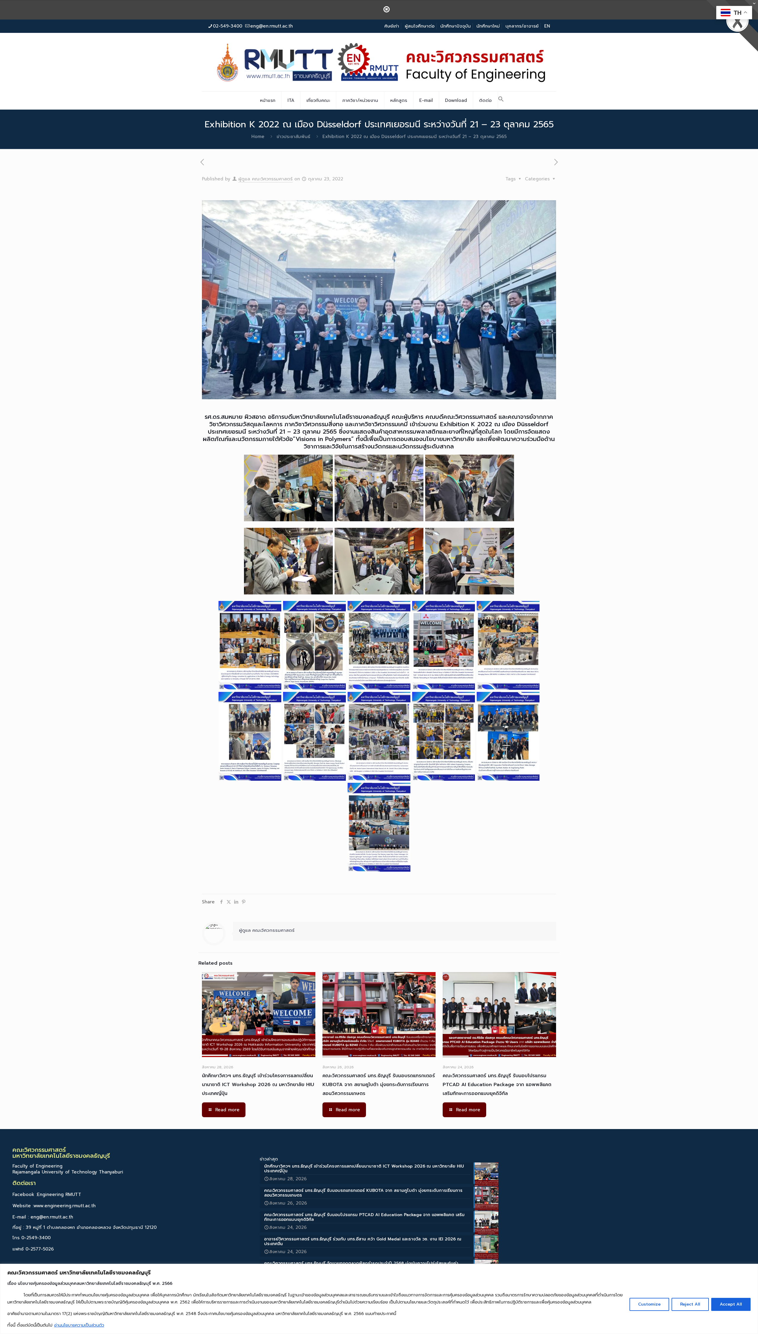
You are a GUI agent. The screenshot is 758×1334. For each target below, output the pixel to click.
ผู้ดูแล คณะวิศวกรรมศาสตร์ (265, 179)
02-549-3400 (227, 26)
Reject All (690, 1304)
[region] (379, 1299)
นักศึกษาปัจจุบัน (455, 26)
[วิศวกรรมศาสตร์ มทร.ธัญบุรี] (379, 62)
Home (257, 136)
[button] (501, 100)
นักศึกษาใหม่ (488, 26)
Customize (649, 1304)
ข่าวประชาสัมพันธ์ (293, 136)
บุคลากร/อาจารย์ (522, 26)
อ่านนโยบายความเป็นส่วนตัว (79, 1325)
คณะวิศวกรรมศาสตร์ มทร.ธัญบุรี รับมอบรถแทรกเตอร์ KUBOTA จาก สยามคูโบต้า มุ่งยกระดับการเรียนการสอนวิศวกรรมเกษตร (378, 1084)
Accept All (731, 1304)
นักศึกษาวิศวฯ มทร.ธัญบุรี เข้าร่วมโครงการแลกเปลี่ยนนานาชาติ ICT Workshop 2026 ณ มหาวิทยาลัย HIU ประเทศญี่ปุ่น (258, 1084)
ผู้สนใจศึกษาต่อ (420, 26)
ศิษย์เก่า (391, 26)
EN (547, 26)
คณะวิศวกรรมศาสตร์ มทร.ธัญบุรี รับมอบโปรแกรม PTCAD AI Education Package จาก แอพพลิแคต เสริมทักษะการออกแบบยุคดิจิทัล (497, 1084)
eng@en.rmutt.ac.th (271, 26)
